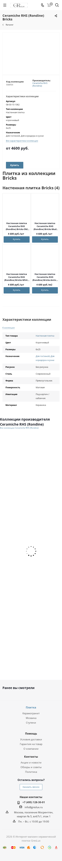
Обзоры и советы (31, 767)
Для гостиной (43, 356)
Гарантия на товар (31, 744)
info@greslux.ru (34, 807)
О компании (31, 748)
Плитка (31, 707)
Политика (31, 771)
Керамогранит (31, 713)
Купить (16, 239)
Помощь (31, 733)
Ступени (31, 722)
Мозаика (31, 718)
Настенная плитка (45, 335)
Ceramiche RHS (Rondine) (39, 84)
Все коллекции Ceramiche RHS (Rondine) (19, 428)
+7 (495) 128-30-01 (33, 802)
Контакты (31, 756)
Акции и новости (31, 762)
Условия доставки (31, 739)
